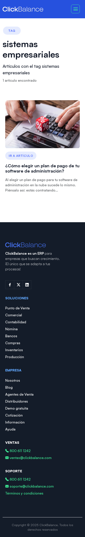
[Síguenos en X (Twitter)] (18, 284)
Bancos (11, 336)
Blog (9, 387)
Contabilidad (15, 322)
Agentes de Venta (19, 394)
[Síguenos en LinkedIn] (27, 284)
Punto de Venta (17, 308)
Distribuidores (16, 401)
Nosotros (12, 380)
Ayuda (10, 429)
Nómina (11, 329)
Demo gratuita (16, 408)
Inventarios (14, 350)
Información (15, 422)
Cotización (14, 415)
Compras (12, 343)
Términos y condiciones (24, 493)
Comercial (13, 315)
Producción (14, 357)
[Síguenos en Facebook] (9, 284)
